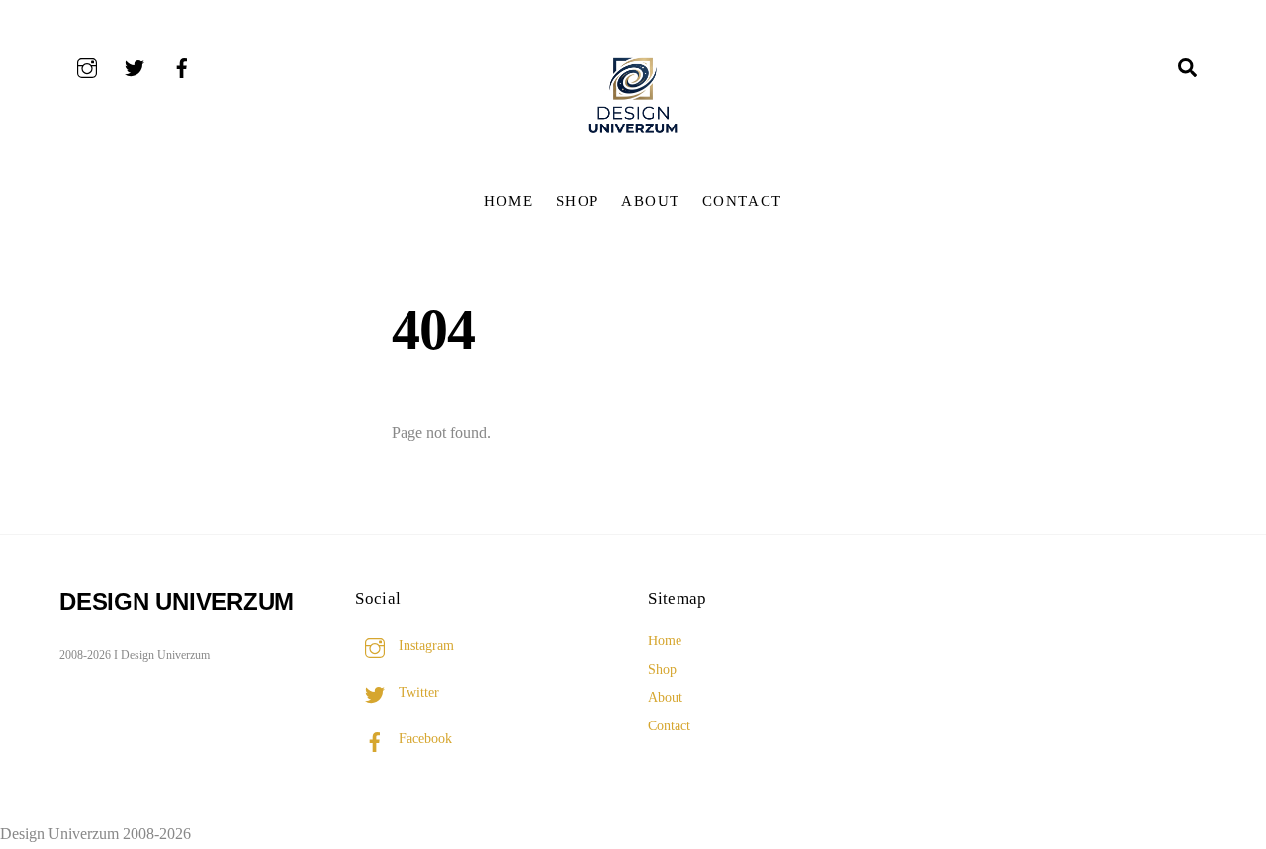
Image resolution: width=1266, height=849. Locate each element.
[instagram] (87, 65)
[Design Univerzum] (633, 136)
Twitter (417, 692)
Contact (742, 200)
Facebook (423, 738)
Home (508, 200)
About (650, 200)
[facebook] (182, 65)
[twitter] (134, 65)
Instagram (424, 645)
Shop (577, 200)
